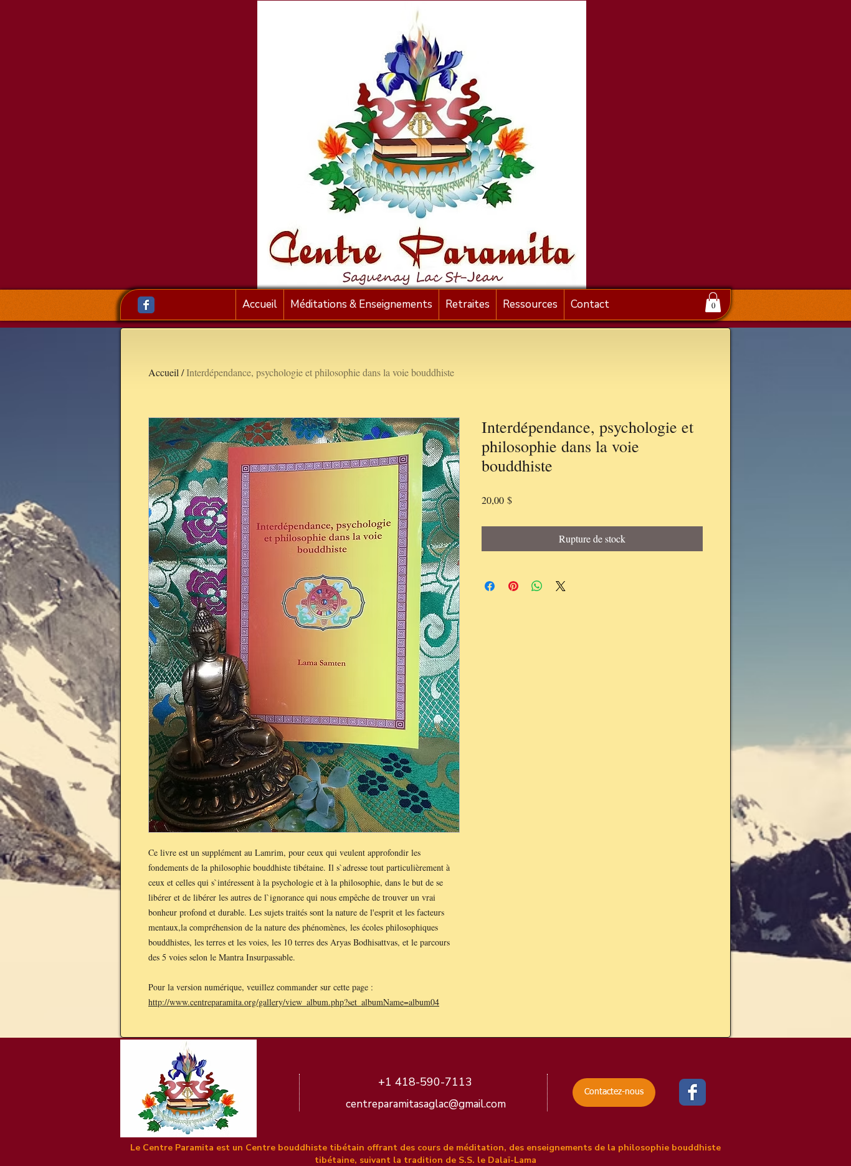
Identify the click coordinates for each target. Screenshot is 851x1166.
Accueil (163, 372)
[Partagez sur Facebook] (489, 586)
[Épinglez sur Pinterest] (513, 586)
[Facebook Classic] (146, 304)
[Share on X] (560, 586)
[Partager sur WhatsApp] (537, 586)
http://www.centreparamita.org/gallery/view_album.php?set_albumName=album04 (293, 1002)
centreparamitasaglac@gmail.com (426, 1104)
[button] (713, 302)
